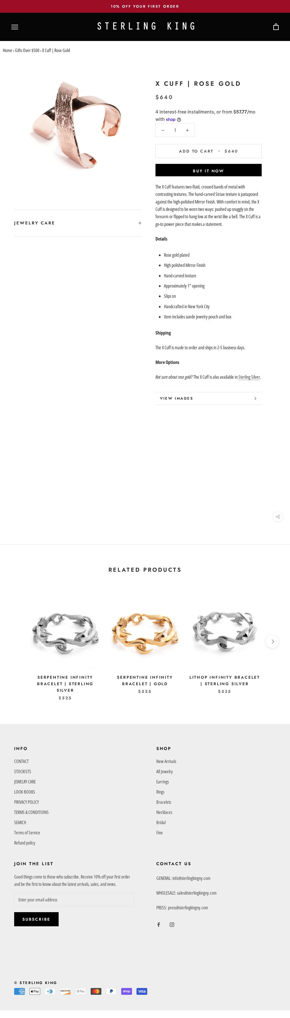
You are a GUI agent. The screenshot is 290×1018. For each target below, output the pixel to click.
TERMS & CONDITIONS (31, 812)
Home (7, 50)
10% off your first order (145, 6)
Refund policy (24, 843)
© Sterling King (35, 982)
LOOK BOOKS (24, 792)
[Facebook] (158, 924)
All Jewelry (164, 771)
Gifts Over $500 (27, 50)
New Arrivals (166, 761)
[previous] (17, 641)
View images (176, 398)
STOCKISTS (22, 771)
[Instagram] (172, 924)
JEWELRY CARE (34, 223)
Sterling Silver (249, 377)
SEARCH (20, 822)
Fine (159, 833)
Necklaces (164, 812)
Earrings (162, 782)
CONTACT (21, 761)
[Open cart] (276, 27)
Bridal (161, 822)
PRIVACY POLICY (26, 802)
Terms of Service (27, 833)
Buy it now (208, 171)
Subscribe (36, 919)
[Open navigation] (14, 27)
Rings (160, 792)
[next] (272, 641)
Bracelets (163, 802)
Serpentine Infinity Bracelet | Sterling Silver (65, 683)
